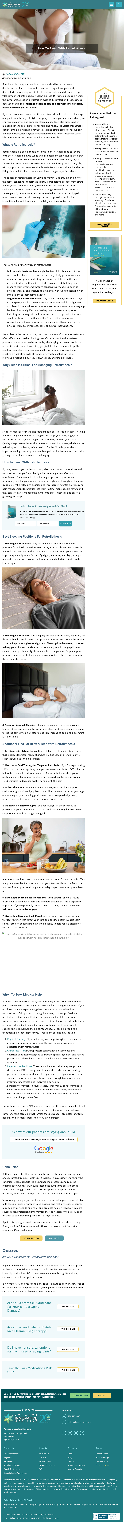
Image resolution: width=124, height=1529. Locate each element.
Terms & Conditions (25, 1518)
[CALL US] (102, 1395)
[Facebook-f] (64, 1433)
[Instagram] (82, 1433)
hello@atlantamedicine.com (79, 1422)
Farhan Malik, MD (15, 74)
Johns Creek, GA (76, 1504)
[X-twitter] (70, 1433)
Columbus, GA (91, 1504)
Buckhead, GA (21, 1504)
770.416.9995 (74, 1416)
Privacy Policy (9, 1518)
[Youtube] (76, 1433)
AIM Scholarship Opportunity (47, 1518)
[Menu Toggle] (111, 4)
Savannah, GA (105, 1504)
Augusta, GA (9, 1504)
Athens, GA (12, 1507)
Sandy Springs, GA (36, 1504)
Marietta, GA (51, 1504)
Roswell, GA (63, 1504)
